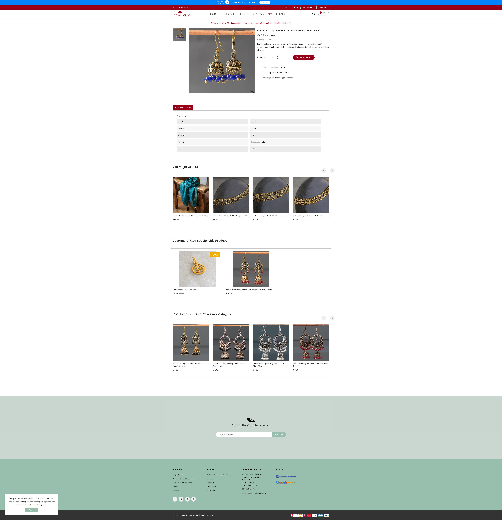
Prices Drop (211, 482)
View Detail (193, 193)
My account (211, 490)
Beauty (245, 14)
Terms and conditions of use (184, 479)
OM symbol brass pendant (184, 289)
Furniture (230, 14)
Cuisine (215, 14)
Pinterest (193, 499)
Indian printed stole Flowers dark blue (190, 216)
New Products (212, 486)
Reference (262, 39)
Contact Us (177, 486)
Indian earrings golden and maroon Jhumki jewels (249, 289)
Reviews (280, 469)
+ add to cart (188, 193)
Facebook (175, 499)
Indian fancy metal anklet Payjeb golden (231, 216)
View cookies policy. (38, 505)
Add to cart (304, 57)
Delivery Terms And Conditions (219, 475)
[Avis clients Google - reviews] (286, 482)
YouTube (187, 499)
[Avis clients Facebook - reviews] (286, 476)
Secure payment (213, 479)
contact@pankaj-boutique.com (254, 493)
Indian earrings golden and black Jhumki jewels (187, 364)
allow (31, 510)
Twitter (181, 499)
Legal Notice (178, 475)
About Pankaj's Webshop (182, 482)
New (270, 14)
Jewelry (259, 14)
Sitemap (176, 490)
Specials (280, 14)
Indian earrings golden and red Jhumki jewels (310, 364)
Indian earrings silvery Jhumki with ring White (269, 364)
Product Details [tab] (183, 107)
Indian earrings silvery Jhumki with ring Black (229, 364)
